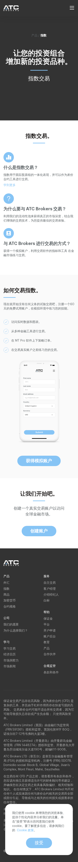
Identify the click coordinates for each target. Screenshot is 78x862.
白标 (47, 600)
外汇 (6, 582)
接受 (39, 843)
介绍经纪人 (51, 594)
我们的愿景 (11, 624)
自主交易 (50, 582)
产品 (47, 648)
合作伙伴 (50, 654)
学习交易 (9, 648)
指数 (6, 588)
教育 (47, 642)
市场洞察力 (11, 660)
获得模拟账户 (39, 461)
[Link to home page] (13, 8)
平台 (47, 624)
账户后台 (50, 636)
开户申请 (50, 630)
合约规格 (9, 606)
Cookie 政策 (25, 830)
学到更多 (9, 185)
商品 (6, 594)
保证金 (48, 618)
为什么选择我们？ (15, 630)
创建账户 (39, 531)
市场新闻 (9, 666)
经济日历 (9, 654)
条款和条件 (51, 672)
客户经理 (50, 588)
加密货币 (9, 600)
